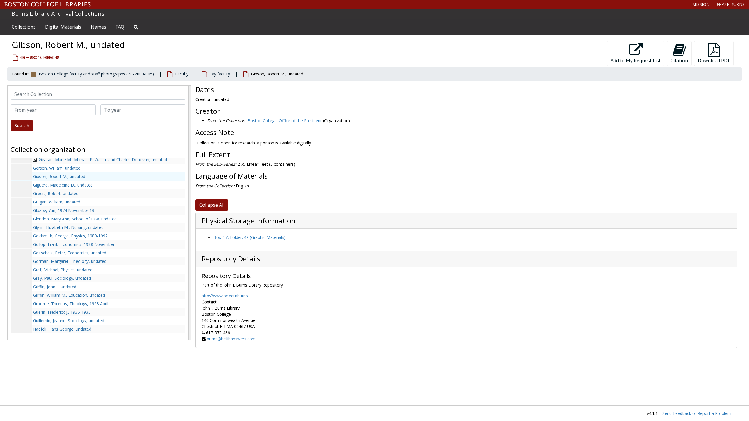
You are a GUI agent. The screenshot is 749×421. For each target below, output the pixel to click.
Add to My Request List (636, 60)
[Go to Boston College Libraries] (47, 4)
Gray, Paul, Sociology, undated (62, 278)
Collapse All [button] (211, 205)
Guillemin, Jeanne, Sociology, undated (68, 320)
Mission (701, 4)
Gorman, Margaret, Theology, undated (69, 261)
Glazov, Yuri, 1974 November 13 (63, 210)
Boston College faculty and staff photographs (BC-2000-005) (96, 74)
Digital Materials (63, 27)
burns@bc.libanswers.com (231, 338)
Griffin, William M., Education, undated (69, 295)
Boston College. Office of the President (285, 120)
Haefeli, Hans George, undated (62, 329)
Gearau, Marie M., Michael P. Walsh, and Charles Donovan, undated (103, 159)
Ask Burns (733, 4)
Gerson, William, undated (56, 168)
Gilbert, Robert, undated (55, 193)
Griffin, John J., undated (54, 286)
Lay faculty (219, 74)
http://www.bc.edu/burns (225, 296)
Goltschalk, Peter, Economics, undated (69, 253)
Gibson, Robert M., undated (59, 176)
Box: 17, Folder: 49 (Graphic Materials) (249, 237)
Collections (24, 27)
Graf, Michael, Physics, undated (62, 269)
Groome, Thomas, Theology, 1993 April (70, 303)
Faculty (181, 74)
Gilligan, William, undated (56, 202)
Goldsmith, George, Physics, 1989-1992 (70, 236)
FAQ (120, 27)
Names (98, 27)
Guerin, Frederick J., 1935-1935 (62, 312)
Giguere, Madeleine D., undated (63, 185)
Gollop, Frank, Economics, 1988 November (73, 244)
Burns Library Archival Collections (57, 14)
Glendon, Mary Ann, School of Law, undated (75, 219)
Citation (679, 60)
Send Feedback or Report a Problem (696, 413)
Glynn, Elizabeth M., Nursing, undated (68, 227)
